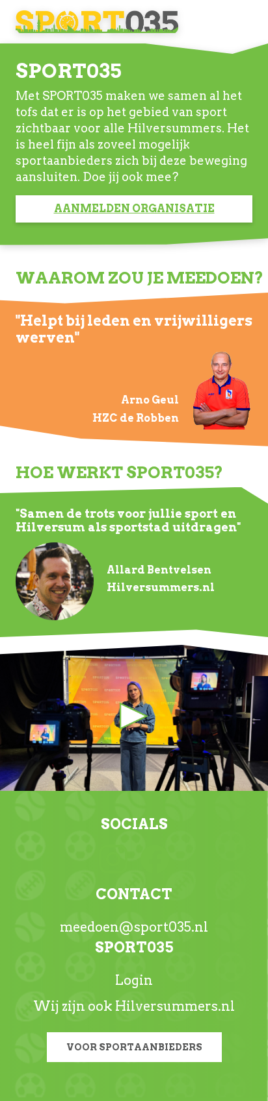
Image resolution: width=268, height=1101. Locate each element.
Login (134, 980)
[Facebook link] (155, 857)
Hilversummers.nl (175, 1006)
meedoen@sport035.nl (134, 927)
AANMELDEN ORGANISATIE (134, 208)
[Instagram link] (113, 857)
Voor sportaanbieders (134, 1047)
